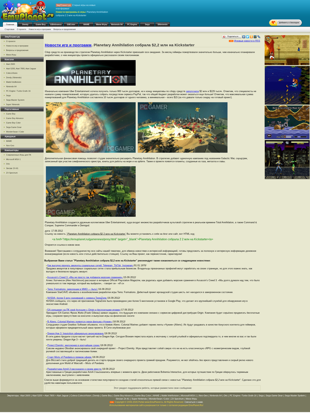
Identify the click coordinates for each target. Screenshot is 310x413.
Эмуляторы (13, 395)
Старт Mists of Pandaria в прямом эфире (69, 357)
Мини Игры (101, 24)
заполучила (192, 91)
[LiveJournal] (259, 36)
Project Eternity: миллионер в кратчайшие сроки (73, 345)
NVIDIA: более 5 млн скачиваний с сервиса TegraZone (77, 298)
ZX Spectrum (12, 173)
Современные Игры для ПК (18, 155)
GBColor (71, 24)
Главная (10, 24)
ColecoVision (11, 73)
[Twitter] (248, 36)
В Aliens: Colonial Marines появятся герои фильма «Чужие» (79, 321)
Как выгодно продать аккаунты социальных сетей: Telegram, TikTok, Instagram (90, 265)
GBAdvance (56, 24)
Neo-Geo (10, 145)
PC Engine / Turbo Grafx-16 (18, 91)
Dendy (25, 24)
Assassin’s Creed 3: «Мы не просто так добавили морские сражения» (85, 277)
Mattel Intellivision (13, 82)
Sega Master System (15, 100)
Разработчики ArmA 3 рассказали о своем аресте (74, 369)
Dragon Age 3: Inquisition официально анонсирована (75, 333)
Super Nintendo (13, 104)
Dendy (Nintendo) (14, 77)
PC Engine (132, 24)
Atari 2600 (10, 64)
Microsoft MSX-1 (13, 159)
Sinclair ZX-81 (12, 168)
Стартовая (9, 29)
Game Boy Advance (15, 118)
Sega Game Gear (14, 127)
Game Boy (41, 24)
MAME (86, 24)
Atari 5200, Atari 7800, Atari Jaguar (21, 68)
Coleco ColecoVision (81, 395)
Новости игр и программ (40, 29)
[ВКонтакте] (244, 36)
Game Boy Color (13, 123)
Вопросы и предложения (64, 29)
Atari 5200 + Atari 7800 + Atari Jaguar (50, 395)
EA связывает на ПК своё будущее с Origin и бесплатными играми (84, 309)
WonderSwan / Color (15, 132)
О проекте (21, 29)
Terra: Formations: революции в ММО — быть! (72, 289)
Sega (147, 24)
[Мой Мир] (255, 36)
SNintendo (163, 24)
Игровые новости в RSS (247, 40)
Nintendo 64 (117, 24)
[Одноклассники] (251, 36)
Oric (8, 164)
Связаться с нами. (194, 402)
